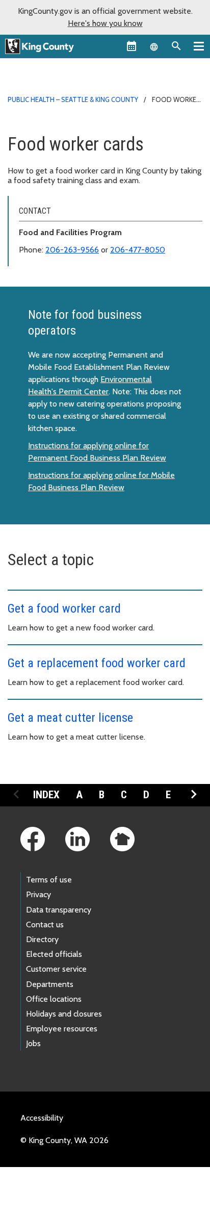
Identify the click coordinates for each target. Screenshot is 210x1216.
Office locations (54, 999)
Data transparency (58, 910)
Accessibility (41, 1118)
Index (46, 795)
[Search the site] (176, 46)
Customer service (56, 969)
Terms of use (49, 879)
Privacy (38, 894)
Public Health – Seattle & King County (73, 99)
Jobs (33, 1043)
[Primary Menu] (199, 46)
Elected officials (54, 954)
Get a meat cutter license (70, 718)
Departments (49, 984)
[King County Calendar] (131, 46)
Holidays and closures (64, 1014)
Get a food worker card (64, 608)
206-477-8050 (137, 250)
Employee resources (61, 1028)
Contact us (45, 924)
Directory (42, 939)
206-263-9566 (72, 250)
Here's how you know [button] (105, 23)
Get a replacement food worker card (97, 663)
